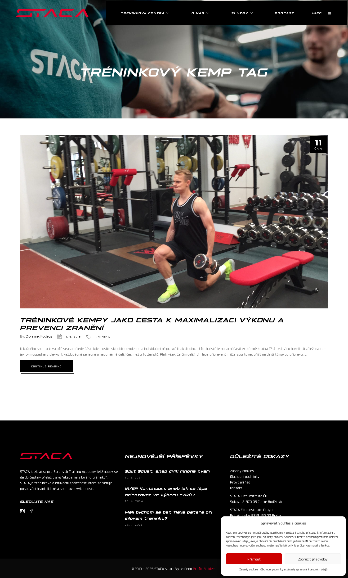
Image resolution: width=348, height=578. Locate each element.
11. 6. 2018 (72, 336)
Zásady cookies (248, 569)
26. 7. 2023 (134, 524)
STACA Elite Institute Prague (252, 509)
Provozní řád (240, 482)
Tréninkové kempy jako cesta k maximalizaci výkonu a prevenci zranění (152, 323)
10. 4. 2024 (134, 501)
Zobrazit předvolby (313, 559)
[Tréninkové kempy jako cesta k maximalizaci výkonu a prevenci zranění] (174, 221)
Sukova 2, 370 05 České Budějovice (257, 501)
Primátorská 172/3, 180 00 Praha (255, 515)
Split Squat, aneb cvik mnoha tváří (167, 471)
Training (102, 336)
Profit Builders (204, 568)
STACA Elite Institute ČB (248, 495)
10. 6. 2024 (134, 477)
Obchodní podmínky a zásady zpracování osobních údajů (293, 569)
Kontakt (236, 487)
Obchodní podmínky (244, 476)
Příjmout (254, 559)
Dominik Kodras (39, 336)
